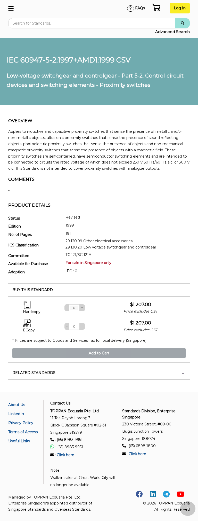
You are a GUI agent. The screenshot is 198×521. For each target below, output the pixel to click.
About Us (16, 404)
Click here (65, 455)
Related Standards (33, 373)
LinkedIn (16, 413)
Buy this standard (32, 290)
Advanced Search (172, 31)
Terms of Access (23, 432)
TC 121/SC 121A (78, 254)
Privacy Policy (20, 423)
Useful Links (19, 441)
